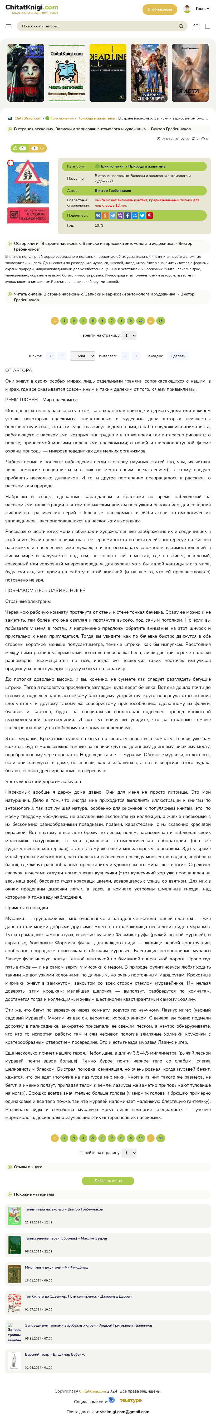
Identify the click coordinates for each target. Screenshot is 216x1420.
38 (161, 320)
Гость (200, 8)
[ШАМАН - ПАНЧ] (25, 73)
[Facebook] (127, 215)
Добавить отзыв (108, 1180)
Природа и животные (96, 118)
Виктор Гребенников (113, 190)
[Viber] (120, 215)
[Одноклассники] (105, 215)
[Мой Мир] (135, 215)
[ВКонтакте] (98, 215)
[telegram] (113, 215)
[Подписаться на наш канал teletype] (129, 1401)
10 (141, 320)
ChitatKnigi (31, 8)
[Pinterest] (149, 215)
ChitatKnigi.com (27, 118)
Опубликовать (160, 9)
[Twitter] (142, 215)
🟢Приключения (59, 118)
